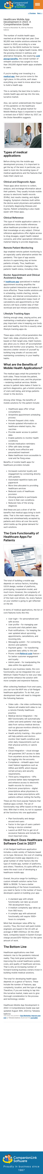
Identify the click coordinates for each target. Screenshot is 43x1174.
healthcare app (12, 281)
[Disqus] (23, 1055)
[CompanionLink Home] (16, 4)
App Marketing (25, 1015)
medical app (9, 76)
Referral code (26, 653)
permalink (34, 1018)
